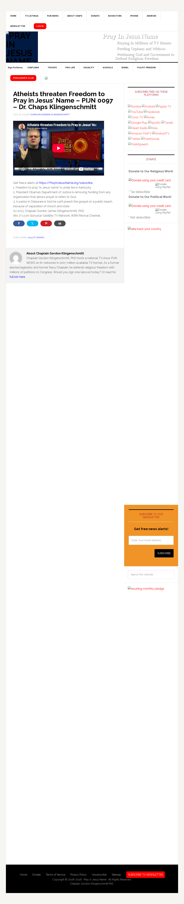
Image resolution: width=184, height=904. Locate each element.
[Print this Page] (60, 223)
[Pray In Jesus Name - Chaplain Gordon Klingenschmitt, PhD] (22, 47)
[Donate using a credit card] (150, 180)
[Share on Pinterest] (46, 223)
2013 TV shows (36, 237)
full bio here (17, 277)
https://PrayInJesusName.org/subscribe (66, 183)
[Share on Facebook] (19, 223)
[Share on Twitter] (32, 223)
